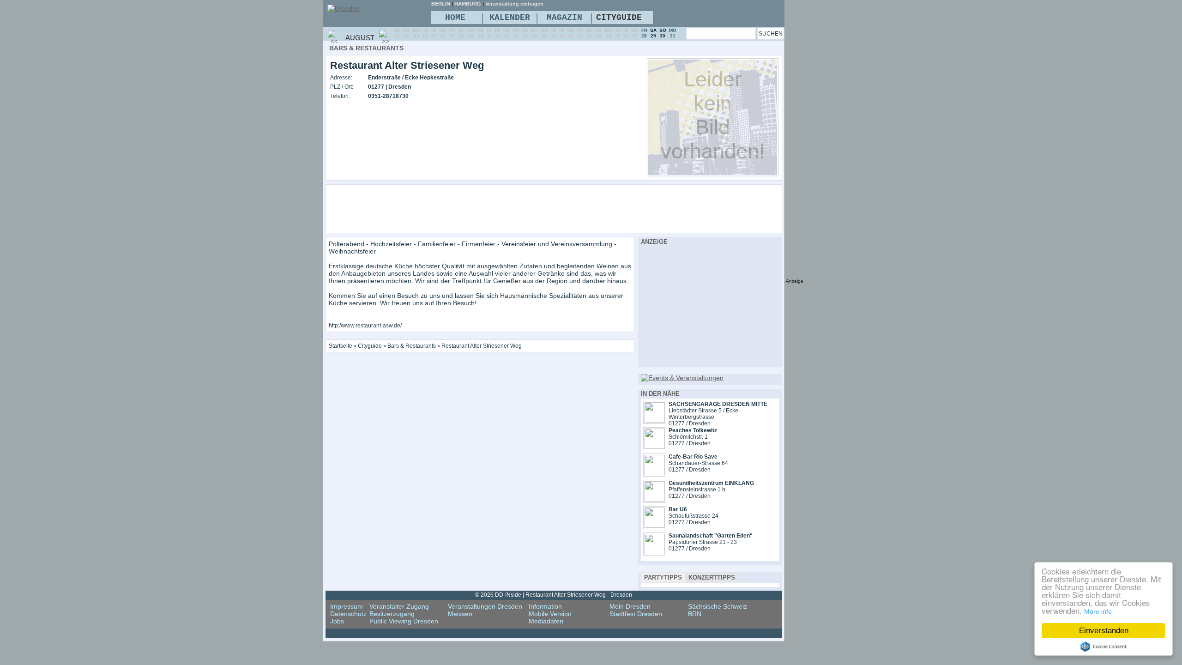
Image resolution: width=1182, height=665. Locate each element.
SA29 (653, 33)
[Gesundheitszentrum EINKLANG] (654, 499)
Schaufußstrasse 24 (693, 516)
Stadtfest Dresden (635, 613)
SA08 (461, 33)
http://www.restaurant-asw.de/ (365, 325)
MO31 (672, 33)
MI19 (562, 33)
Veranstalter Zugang (399, 606)
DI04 (425, 33)
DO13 (506, 33)
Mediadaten (546, 621)
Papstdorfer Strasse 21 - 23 (703, 542)
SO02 (406, 33)
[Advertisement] (579, 208)
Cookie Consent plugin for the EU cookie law (1103, 646)
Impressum (346, 606)
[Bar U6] (654, 525)
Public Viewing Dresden (403, 621)
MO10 (480, 33)
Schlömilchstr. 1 (688, 437)
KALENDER (509, 17)
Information (545, 606)
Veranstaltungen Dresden (485, 606)
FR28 (644, 33)
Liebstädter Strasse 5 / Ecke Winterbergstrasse (703, 413)
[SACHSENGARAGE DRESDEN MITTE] (654, 420)
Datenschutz (348, 613)
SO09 (470, 33)
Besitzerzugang (392, 613)
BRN (694, 613)
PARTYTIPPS (663, 577)
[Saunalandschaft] (654, 552)
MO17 (544, 33)
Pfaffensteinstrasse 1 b (697, 489)
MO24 (608, 33)
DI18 (553, 33)
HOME (455, 17)
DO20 (570, 33)
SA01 (397, 33)
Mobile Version (550, 613)
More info (1098, 611)
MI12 (498, 33)
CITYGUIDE (619, 17)
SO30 (662, 33)
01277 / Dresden (690, 423)
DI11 (489, 33)
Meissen (460, 613)
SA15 (525, 33)
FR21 (580, 33)
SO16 (534, 33)
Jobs (337, 621)
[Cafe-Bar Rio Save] (654, 473)
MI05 (434, 33)
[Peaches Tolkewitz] (654, 446)
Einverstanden (1103, 630)
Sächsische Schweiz (717, 606)
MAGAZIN (564, 17)
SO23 (598, 33)
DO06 (443, 33)
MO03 (416, 33)
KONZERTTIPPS (711, 577)
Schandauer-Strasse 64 (698, 463)
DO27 (635, 33)
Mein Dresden (630, 606)
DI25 (618, 33)
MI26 (626, 33)
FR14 (516, 33)
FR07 (452, 33)
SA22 (589, 33)
